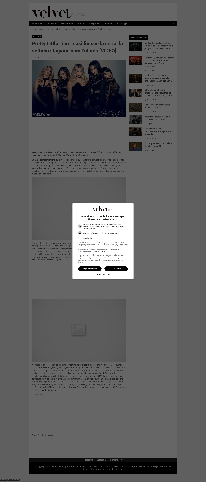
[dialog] (103, 241)
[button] (103, 238)
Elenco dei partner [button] (99, 252)
